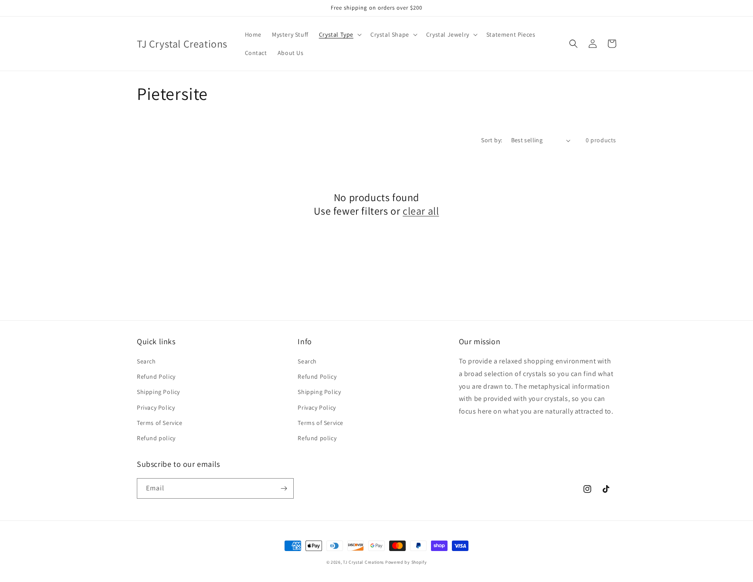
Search (146, 361)
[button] (339, 34)
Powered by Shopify (406, 562)
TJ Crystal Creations (363, 562)
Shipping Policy (158, 392)
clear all (421, 211)
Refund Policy (156, 376)
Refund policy (156, 438)
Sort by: (491, 140)
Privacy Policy (156, 407)
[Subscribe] (283, 488)
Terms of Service (160, 423)
